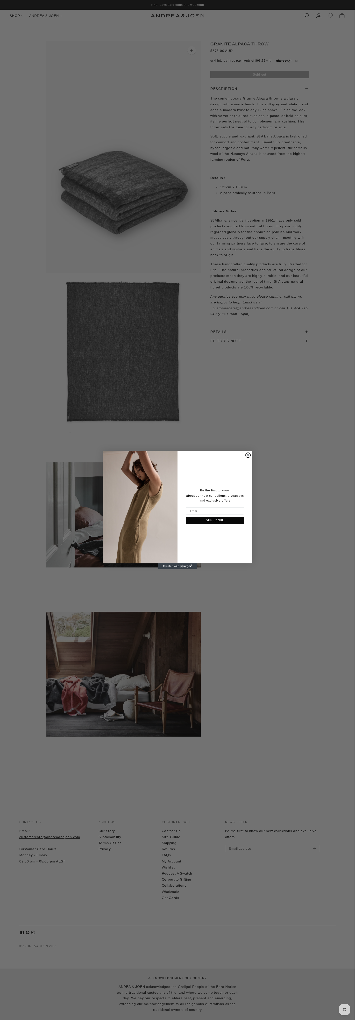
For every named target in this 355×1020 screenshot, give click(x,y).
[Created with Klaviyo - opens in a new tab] (177, 566)
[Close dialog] (248, 455)
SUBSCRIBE (215, 520)
